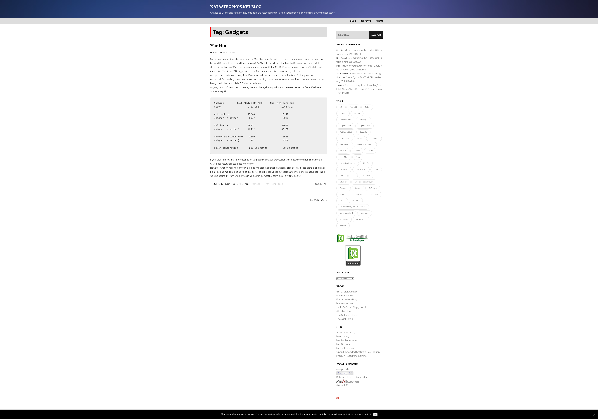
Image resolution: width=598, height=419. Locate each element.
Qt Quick (366, 176)
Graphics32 (344, 138)
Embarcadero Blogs (347, 299)
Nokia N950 (361, 169)
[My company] (347, 381)
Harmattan (344, 145)
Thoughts (374, 194)
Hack (359, 138)
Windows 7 (361, 219)
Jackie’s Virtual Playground (351, 307)
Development (345, 120)
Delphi (357, 113)
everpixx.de (342, 369)
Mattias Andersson (346, 340)
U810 (342, 201)
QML (342, 176)
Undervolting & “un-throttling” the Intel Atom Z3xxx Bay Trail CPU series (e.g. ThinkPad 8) (359, 77)
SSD (342, 194)
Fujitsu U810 (345, 126)
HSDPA (343, 151)
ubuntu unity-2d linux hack (352, 207)
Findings (363, 120)
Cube (367, 107)
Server (358, 188)
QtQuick (343, 182)
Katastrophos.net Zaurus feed (352, 377)
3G (341, 107)
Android (353, 107)
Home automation (365, 145)
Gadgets (258, 184)
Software (366, 21)
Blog (353, 21)
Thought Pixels (344, 319)
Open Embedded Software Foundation (358, 352)
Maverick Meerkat (347, 163)
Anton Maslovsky (345, 332)
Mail (358, 157)
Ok (375, 414)
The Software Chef (346, 315)
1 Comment (320, 184)
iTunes (357, 151)
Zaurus (343, 226)
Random (343, 188)
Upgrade (364, 213)
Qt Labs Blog (343, 311)
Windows (344, 219)
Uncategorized (346, 213)
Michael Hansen (345, 348)
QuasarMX (342, 385)
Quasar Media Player (364, 182)
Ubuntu (355, 201)
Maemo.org (342, 336)
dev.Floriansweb (345, 295)
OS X (280, 184)
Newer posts (318, 200)
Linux (370, 151)
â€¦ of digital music (347, 291)
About (379, 21)
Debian (343, 113)
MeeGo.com (343, 344)
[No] (594, 414)
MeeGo (366, 163)
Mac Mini (219, 45)
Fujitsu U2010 (346, 132)
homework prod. (345, 303)
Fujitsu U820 (364, 126)
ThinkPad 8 (356, 194)
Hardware (374, 138)
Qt (353, 176)
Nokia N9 (344, 169)
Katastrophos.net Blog (235, 7)
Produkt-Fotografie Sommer (351, 355)
